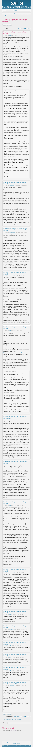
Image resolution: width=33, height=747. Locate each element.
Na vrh (29, 178)
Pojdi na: (5, 723)
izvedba (28, 745)
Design (25, 745)
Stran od (16, 28)
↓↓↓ (4, 11)
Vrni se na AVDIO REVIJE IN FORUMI (12, 719)
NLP (10, 35)
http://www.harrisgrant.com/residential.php (13, 352)
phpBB (7, 745)
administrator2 (12, 185)
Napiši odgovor (7, 25)
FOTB (10, 657)
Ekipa (7, 742)
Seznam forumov (7, 14)
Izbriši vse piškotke (13, 742)
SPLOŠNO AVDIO (16, 14)
